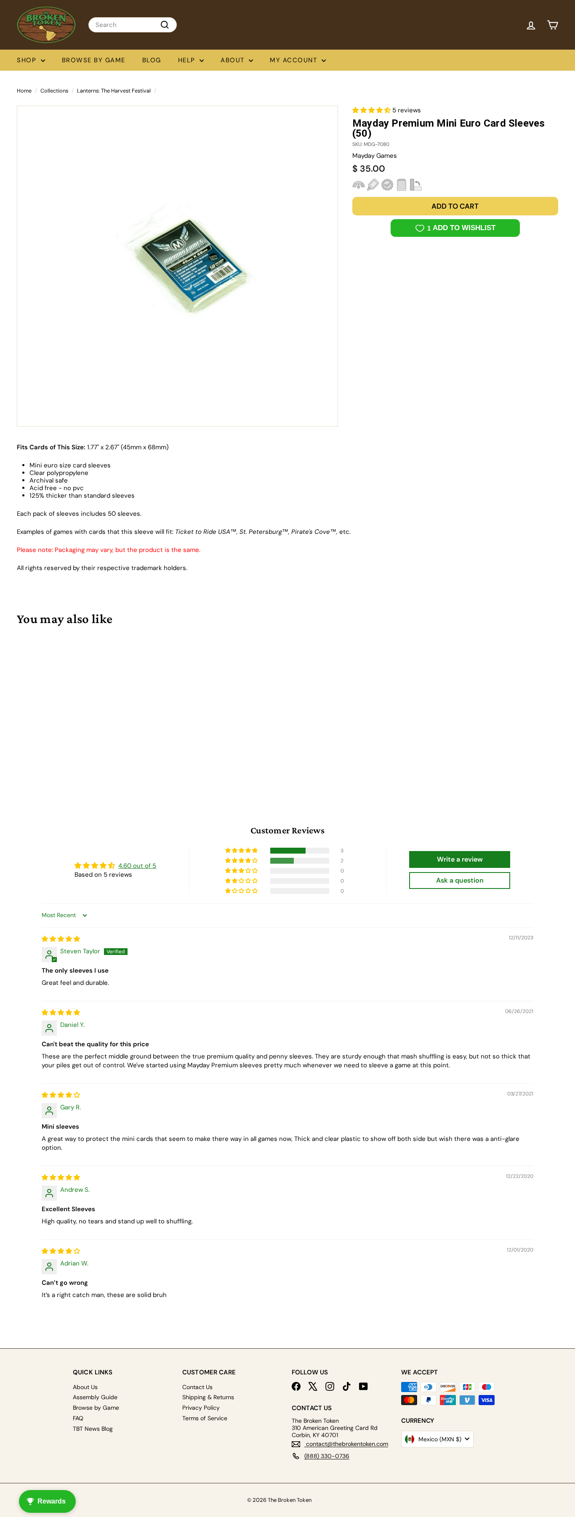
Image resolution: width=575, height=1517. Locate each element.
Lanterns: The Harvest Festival (114, 90)
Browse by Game (93, 60)
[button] (372, 110)
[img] (61, 939)
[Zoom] (177, 266)
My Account (294, 60)
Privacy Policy (201, 1407)
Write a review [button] (460, 859)
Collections (54, 90)
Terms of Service (204, 1418)
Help (188, 60)
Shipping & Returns (208, 1397)
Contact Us (197, 1387)
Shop (28, 60)
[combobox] (132, 24)
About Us (85, 1387)
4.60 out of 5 (137, 866)
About (234, 60)
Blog (151, 60)
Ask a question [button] (460, 880)
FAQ (78, 1418)
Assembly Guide (95, 1397)
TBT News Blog (93, 1428)
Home (24, 90)
